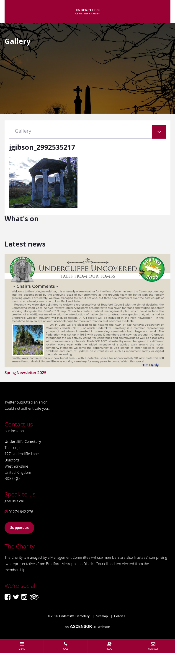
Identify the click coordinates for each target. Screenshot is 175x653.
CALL (65, 648)
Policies (119, 616)
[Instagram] (24, 596)
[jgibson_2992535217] (43, 206)
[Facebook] (7, 596)
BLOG (109, 648)
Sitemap (102, 616)
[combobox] (87, 134)
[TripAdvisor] (34, 596)
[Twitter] (16, 596)
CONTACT (153, 648)
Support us (19, 527)
